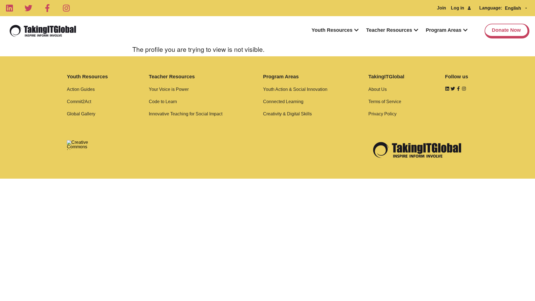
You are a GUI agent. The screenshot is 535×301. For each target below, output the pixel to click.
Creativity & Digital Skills (287, 113)
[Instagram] (66, 8)
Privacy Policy (382, 113)
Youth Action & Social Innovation (295, 89)
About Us (377, 89)
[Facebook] (47, 8)
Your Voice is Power (169, 89)
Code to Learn (163, 101)
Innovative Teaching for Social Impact (185, 113)
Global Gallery (81, 113)
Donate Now (506, 30)
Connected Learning (283, 101)
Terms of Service (384, 101)
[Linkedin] (9, 8)
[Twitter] (28, 8)
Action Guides (81, 89)
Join (441, 8)
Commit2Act (79, 101)
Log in (457, 8)
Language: (490, 8)
